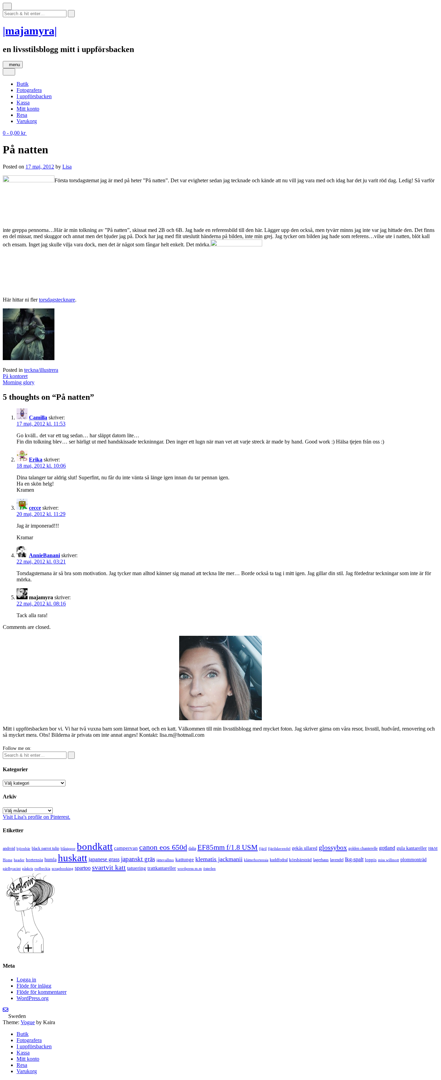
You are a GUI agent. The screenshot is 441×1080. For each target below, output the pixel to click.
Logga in (26, 979)
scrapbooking (62, 868)
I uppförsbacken (34, 96)
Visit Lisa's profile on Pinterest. (36, 817)
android (9, 848)
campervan (126, 848)
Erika (35, 459)
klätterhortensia (256, 860)
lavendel (336, 859)
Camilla (38, 417)
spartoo (83, 868)
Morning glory (18, 382)
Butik (23, 84)
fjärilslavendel (279, 848)
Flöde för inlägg (34, 986)
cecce (35, 508)
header (19, 860)
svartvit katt (109, 867)
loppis (371, 859)
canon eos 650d (163, 847)
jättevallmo (165, 860)
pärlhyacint (12, 868)
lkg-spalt (354, 859)
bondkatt (95, 846)
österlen (209, 868)
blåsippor (68, 848)
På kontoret (15, 376)
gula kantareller (412, 848)
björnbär (23, 848)
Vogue (28, 1022)
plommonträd (413, 859)
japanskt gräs (138, 859)
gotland (387, 848)
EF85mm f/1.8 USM (227, 847)
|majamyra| (30, 30)
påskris (27, 868)
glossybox (333, 847)
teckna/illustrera (41, 370)
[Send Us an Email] (5, 1010)
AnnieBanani (44, 555)
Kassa (23, 102)
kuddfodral (279, 859)
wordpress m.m (189, 868)
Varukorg (27, 121)
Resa (22, 115)
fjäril (263, 848)
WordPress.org (33, 998)
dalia (192, 848)
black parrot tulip (45, 848)
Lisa (67, 167)
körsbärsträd (300, 859)
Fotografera (29, 90)
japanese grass (104, 859)
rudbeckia (42, 868)
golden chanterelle (363, 848)
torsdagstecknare (57, 300)
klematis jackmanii (219, 859)
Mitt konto (28, 109)
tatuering (136, 868)
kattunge (184, 859)
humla (50, 859)
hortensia (34, 859)
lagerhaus (321, 859)
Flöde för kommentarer (41, 992)
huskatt (72, 857)
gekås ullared (304, 848)
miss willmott (388, 860)
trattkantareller (161, 868)
